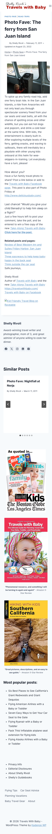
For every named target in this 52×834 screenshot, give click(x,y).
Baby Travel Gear (15, 801)
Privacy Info (15, 764)
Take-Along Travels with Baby (27, 228)
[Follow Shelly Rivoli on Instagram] (17, 348)
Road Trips (24, 16)
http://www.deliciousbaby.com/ (23, 195)
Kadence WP (38, 825)
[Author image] (6, 43)
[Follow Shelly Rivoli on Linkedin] (22, 348)
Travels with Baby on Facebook (23, 292)
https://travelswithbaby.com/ (21, 288)
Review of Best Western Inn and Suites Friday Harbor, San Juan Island (23, 248)
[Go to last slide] (8, 404)
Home (8, 52)
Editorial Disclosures (20, 768)
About (31, 801)
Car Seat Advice (29, 790)
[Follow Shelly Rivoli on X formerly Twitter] (11, 348)
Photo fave (10, 16)
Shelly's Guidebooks (20, 777)
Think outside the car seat (20, 264)
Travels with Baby (26, 280)
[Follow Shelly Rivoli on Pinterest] (28, 348)
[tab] (20, 435)
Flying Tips (11, 790)
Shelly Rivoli (17, 43)
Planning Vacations (16, 795)
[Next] (44, 404)
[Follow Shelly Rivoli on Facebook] (5, 348)
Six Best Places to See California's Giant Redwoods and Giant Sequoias (28, 695)
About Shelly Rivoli (19, 773)
